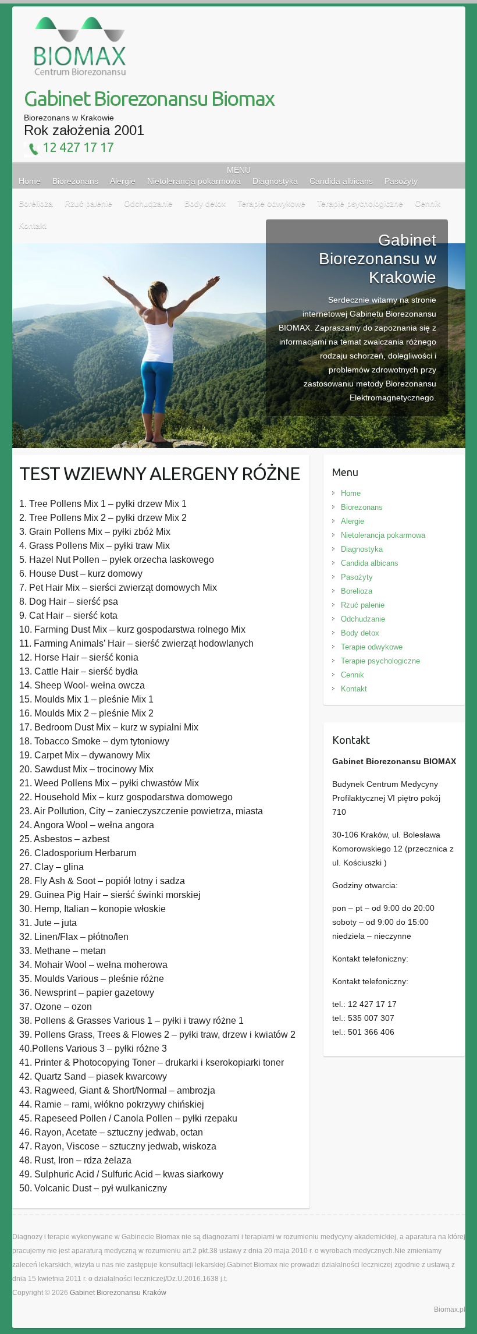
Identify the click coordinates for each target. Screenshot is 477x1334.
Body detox (360, 633)
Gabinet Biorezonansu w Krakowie (377, 258)
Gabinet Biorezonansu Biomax (149, 98)
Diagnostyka (275, 181)
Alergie (123, 181)
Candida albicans (341, 181)
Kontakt (354, 688)
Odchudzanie (363, 619)
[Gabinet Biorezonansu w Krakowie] (238, 250)
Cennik (352, 674)
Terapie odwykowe (372, 647)
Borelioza (356, 591)
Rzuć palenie (363, 605)
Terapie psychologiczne (380, 661)
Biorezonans (75, 181)
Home (30, 181)
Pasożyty (401, 181)
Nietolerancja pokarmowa (194, 181)
